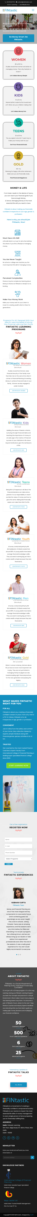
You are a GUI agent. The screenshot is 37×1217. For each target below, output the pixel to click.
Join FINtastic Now (24, 4)
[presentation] (6, 28)
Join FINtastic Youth (18, 566)
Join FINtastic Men (18, 625)
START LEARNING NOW (18, 765)
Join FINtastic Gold (19, 685)
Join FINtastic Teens (18, 507)
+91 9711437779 (10, 2)
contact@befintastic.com (24, 2)
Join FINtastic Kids (18, 450)
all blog (18, 1085)
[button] (16, 954)
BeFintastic (18, 1215)
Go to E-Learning (12, 4)
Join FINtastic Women (18, 391)
